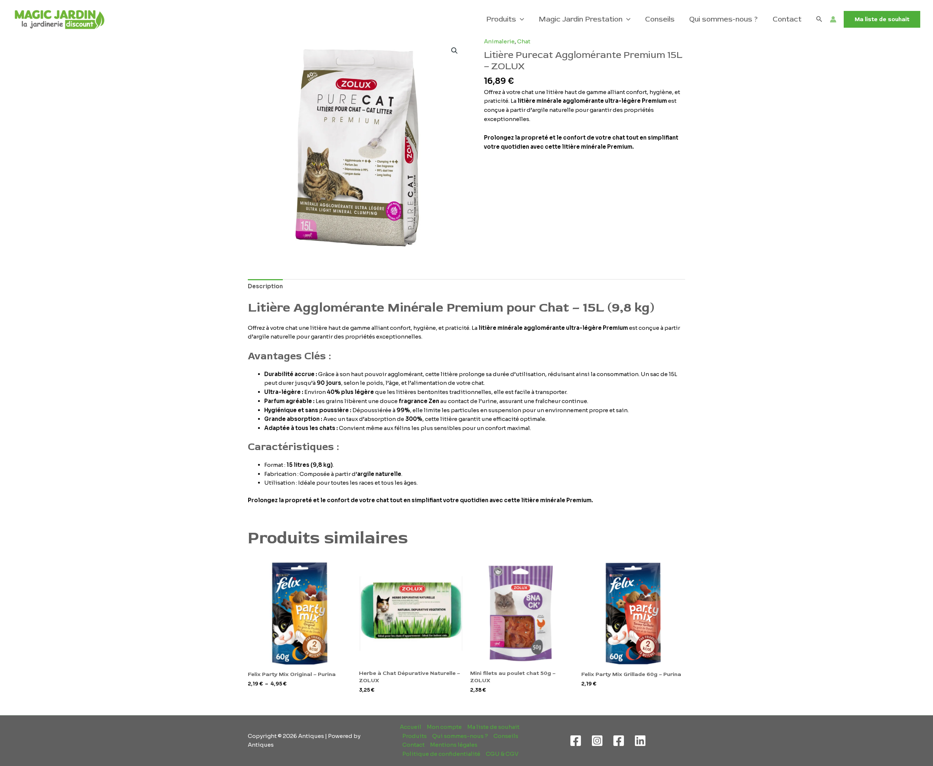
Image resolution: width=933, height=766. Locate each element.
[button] (520, 19)
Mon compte (444, 726)
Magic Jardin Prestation (580, 19)
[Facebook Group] (619, 741)
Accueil (410, 726)
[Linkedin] (640, 741)
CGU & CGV (502, 753)
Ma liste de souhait (493, 726)
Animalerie (499, 41)
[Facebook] (576, 741)
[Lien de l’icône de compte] (833, 19)
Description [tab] (265, 286)
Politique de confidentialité (441, 753)
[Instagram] (597, 741)
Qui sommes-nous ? (723, 19)
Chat (523, 41)
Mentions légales (453, 744)
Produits (501, 19)
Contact (787, 19)
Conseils (660, 19)
